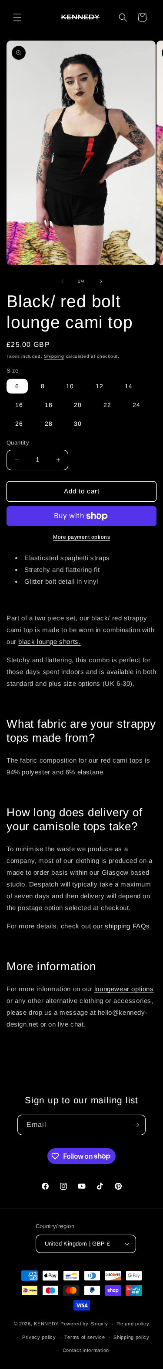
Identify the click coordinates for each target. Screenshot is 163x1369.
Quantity (18, 442)
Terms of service (84, 1337)
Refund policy (132, 1323)
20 (78, 404)
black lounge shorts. (49, 641)
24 (136, 404)
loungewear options (124, 989)
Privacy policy (39, 1337)
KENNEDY (46, 1323)
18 (49, 404)
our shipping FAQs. (122, 926)
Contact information (86, 1350)
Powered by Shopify (84, 1323)
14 (129, 386)
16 (19, 404)
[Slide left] (62, 281)
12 (99, 386)
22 (107, 404)
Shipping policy (131, 1337)
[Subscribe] (135, 1125)
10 (70, 386)
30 (78, 423)
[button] (17, 17)
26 (19, 423)
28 (49, 423)
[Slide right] (100, 281)
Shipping (54, 356)
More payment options (81, 537)
